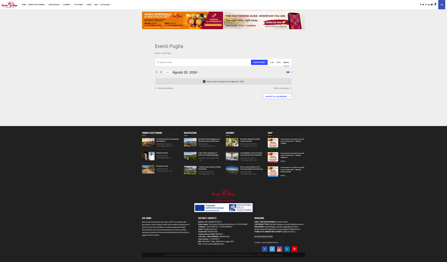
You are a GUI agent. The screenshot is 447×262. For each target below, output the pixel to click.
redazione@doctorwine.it (270, 242)
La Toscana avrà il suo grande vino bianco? (167, 140)
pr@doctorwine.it (289, 232)
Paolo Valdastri (247, 172)
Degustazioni (54, 4)
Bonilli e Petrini (162, 153)
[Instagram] (426, 4)
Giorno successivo (281, 88)
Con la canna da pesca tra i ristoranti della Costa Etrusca (251, 168)
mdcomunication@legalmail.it (213, 244)
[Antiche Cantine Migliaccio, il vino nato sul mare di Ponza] (190, 142)
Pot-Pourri (78, 4)
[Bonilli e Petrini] (148, 156)
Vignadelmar (204, 144)
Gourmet (66, 4)
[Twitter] (423, 4)
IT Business (211, 255)
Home (24, 4)
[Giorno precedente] (156, 72)
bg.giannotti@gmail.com (291, 229)
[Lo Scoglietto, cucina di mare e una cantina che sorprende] (232, 156)
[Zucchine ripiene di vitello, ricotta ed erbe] (232, 142)
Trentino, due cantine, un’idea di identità (209, 168)
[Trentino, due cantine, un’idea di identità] (190, 170)
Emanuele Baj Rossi (206, 172)
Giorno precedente (165, 88)
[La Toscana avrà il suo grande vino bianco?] (148, 142)
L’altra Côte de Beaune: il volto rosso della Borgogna (208, 154)
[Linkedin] (429, 4)
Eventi (89, 4)
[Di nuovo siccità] (148, 169)
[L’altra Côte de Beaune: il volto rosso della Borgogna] (190, 156)
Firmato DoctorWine (36, 4)
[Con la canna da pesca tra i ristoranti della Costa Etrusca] (232, 170)
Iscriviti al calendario (276, 96)
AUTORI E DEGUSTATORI (263, 236)
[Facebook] (421, 4)
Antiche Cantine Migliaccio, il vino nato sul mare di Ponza (209, 140)
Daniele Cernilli (163, 156)
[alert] (223, 81)
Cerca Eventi (259, 62)
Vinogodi (203, 158)
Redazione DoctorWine (249, 144)
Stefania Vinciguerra (164, 144)
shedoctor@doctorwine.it (294, 224)
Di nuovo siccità (162, 166)
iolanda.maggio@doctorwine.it (287, 227)
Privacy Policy (278, 255)
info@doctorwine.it (210, 229)
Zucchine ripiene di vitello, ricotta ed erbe (250, 140)
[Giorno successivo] (161, 72)
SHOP (96, 4)
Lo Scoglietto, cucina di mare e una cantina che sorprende (251, 154)
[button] (288, 72)
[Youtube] (432, 4)
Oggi (167, 72)
